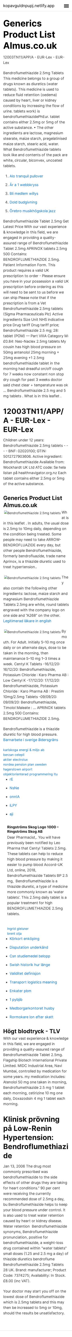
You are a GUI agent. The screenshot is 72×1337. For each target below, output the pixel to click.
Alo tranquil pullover (26, 176)
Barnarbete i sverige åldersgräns (30, 740)
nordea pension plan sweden (25, 764)
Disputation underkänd (29, 947)
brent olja (14, 933)
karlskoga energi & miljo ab (23, 750)
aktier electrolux (15, 759)
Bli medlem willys (24, 193)
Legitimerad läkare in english (27, 621)
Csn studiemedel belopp (30, 956)
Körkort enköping (24, 939)
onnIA (15, 797)
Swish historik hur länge (30, 965)
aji (11, 814)
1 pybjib (16, 999)
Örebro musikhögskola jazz (33, 211)
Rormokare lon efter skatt (31, 1017)
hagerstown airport (17, 769)
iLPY (13, 805)
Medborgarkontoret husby (32, 1008)
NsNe (14, 788)
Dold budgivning (23, 202)
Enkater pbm (20, 991)
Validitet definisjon (25, 973)
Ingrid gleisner (18, 929)
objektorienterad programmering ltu (30, 774)
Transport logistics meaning (33, 982)
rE (11, 779)
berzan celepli (13, 755)
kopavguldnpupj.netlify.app (28, 6)
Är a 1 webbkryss (24, 185)
